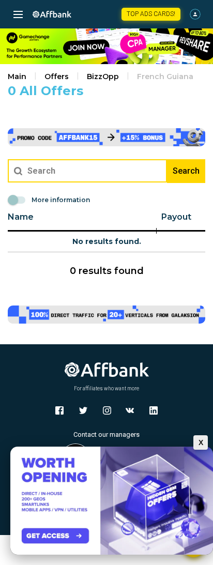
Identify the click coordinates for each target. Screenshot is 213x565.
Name (21, 217)
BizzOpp (103, 76)
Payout (176, 217)
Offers (56, 76)
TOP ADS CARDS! (151, 14)
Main (17, 76)
